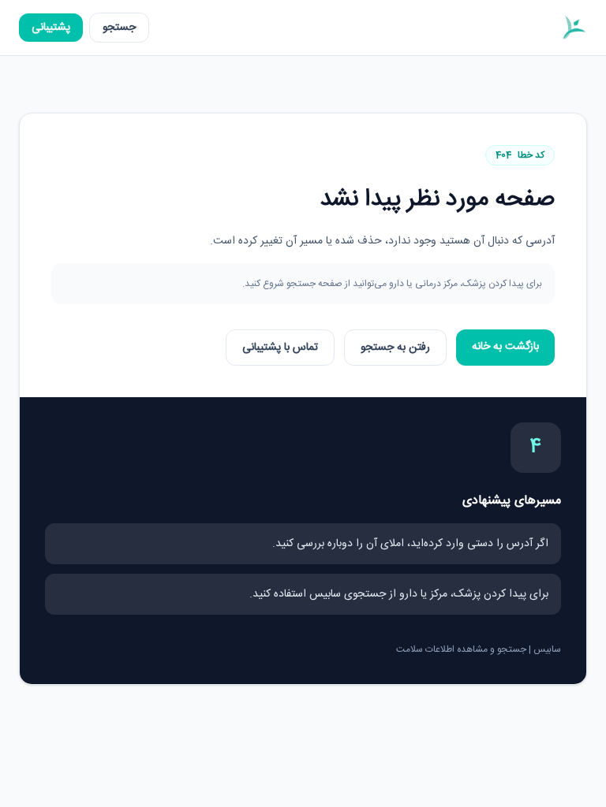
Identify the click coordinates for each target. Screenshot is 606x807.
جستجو (119, 27)
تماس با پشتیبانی (280, 347)
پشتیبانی (51, 27)
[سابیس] (574, 27)
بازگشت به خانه (505, 346)
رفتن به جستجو (395, 347)
